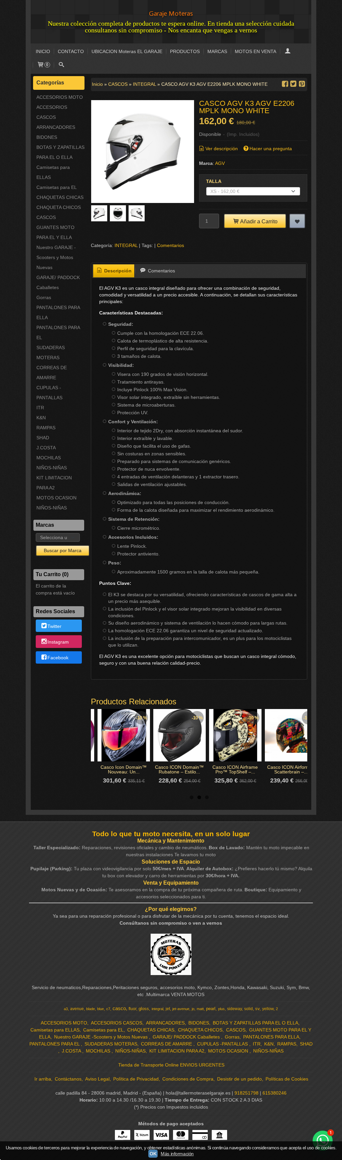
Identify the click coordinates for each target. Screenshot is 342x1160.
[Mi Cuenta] (287, 51)
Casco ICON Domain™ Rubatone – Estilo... (179, 769)
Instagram (58, 642)
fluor (132, 1008)
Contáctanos (68, 1079)
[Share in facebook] (285, 84)
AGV (220, 163)
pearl (210, 1008)
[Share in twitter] (293, 84)
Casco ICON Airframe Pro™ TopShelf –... (235, 769)
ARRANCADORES (55, 127)
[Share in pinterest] (302, 84)
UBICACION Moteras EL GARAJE (127, 51)
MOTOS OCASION (56, 497)
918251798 (246, 1093)
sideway (234, 1008)
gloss (144, 1008)
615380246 (275, 1093)
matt (200, 1009)
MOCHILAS (48, 457)
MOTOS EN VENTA (255, 51)
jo (193, 1009)
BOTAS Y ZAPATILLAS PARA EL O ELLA (60, 152)
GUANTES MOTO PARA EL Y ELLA (55, 232)
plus (221, 1009)
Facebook (57, 657)
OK (153, 1153)
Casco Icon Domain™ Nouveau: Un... (124, 769)
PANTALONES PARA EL (58, 332)
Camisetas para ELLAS (53, 172)
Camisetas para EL (56, 187)
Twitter (54, 626)
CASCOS (46, 217)
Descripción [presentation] (117, 270)
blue (100, 1009)
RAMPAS (45, 427)
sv (257, 1008)
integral (157, 1009)
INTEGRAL (126, 245)
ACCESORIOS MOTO (59, 97)
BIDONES (46, 137)
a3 (66, 1009)
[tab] (114, 271)
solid (248, 1008)
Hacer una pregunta (270, 148)
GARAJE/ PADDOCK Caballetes (58, 282)
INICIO (43, 51)
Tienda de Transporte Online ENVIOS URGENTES (171, 1065)
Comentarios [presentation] (161, 270)
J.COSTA (46, 447)
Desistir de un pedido (239, 1079)
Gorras (43, 297)
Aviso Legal (97, 1079)
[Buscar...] (61, 65)
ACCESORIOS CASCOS (51, 112)
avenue (77, 1008)
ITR (40, 407)
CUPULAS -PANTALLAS (49, 392)
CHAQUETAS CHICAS (59, 197)
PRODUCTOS (185, 51)
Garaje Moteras (171, 13)
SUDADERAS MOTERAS (50, 352)
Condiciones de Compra (187, 1079)
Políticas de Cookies (287, 1079)
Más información (177, 1153)
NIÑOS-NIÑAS (51, 467)
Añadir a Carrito (258, 221)
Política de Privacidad (136, 1079)
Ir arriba (42, 1079)
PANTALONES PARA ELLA (58, 312)
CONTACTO (71, 51)
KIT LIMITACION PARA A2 (54, 482)
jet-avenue (180, 1009)
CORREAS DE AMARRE (51, 372)
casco (119, 1008)
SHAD (42, 437)
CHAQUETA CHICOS (58, 207)
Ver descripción (221, 148)
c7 (108, 1009)
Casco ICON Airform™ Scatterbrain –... (291, 769)
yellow (268, 1008)
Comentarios (170, 245)
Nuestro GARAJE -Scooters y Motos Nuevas (56, 257)
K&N (41, 417)
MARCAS (217, 51)
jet (168, 1008)
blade (90, 1009)
